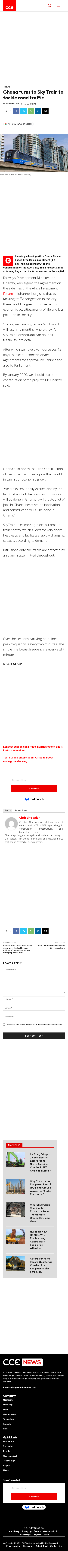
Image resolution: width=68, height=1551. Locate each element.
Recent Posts (21, 810)
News (7, 87)
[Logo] (9, 7)
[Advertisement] (34, 50)
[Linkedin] (38, 111)
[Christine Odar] (11, 823)
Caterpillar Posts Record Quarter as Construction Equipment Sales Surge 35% (41, 1265)
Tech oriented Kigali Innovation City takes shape (50, 946)
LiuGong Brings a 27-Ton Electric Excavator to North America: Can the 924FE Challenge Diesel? (40, 1162)
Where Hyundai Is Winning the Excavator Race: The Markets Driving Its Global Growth (40, 1213)
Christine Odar (12, 104)
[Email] (45, 111)
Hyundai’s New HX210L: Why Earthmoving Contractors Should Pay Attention (38, 1240)
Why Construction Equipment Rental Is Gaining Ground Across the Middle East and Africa (40, 1188)
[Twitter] (23, 111)
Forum (8, 293)
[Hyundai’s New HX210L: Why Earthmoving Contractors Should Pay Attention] (15, 1236)
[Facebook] (16, 111)
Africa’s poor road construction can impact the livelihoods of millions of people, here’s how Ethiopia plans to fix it (17, 949)
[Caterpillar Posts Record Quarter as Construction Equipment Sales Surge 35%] (15, 1263)
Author (8, 810)
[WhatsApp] (31, 111)
